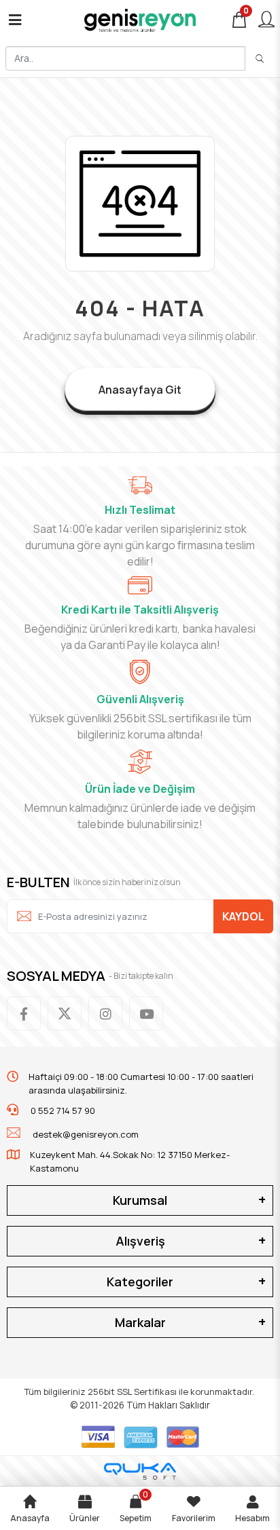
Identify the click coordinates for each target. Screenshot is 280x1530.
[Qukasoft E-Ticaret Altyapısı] (140, 1471)
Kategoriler (140, 1281)
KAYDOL (243, 916)
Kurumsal (140, 1200)
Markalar (140, 1322)
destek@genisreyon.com (86, 1134)
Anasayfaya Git (140, 389)
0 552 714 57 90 (62, 1110)
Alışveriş (140, 1241)
